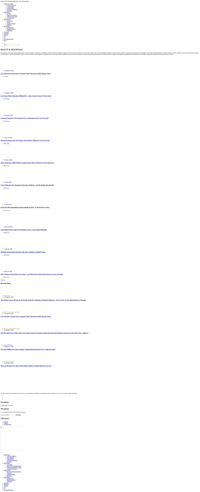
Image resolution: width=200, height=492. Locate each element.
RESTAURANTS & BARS (14, 471)
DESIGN (9, 25)
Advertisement (7, 424)
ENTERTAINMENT (12, 9)
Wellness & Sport (11, 23)
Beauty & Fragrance (12, 15)
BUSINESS (7, 477)
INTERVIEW (10, 28)
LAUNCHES (10, 8)
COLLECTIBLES (11, 5)
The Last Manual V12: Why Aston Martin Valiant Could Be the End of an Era (26, 366)
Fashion (9, 13)
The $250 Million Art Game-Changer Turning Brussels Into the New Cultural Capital (28, 349)
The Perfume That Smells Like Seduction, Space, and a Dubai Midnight (24, 230)
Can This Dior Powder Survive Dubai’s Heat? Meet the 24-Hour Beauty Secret (26, 73)
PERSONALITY (11, 29)
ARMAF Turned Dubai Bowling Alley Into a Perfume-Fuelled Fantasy (23, 252)
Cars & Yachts (10, 18)
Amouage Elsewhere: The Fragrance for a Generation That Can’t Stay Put (25, 118)
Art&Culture (7, 455)
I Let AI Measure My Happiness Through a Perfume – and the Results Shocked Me (27, 185)
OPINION (9, 30)
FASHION (7, 295)
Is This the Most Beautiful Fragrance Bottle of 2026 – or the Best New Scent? (25, 207)
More (5, 40)
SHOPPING (7, 463)
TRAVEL (9, 473)
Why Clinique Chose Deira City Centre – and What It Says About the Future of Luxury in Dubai (32, 274)
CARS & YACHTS (10, 361)
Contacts (6, 423)
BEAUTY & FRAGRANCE (12, 312)
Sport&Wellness (11, 474)
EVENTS (9, 11)
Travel (8, 22)
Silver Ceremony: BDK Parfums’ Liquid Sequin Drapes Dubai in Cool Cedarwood (27, 163)
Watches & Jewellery (12, 16)
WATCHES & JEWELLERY (12, 328)
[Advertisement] (47, 379)
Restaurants (10, 20)
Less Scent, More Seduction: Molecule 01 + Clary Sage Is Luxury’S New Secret (26, 96)
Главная (6, 421)
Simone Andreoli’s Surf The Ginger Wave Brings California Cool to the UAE (25, 140)
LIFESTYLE (7, 470)
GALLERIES (10, 6)
